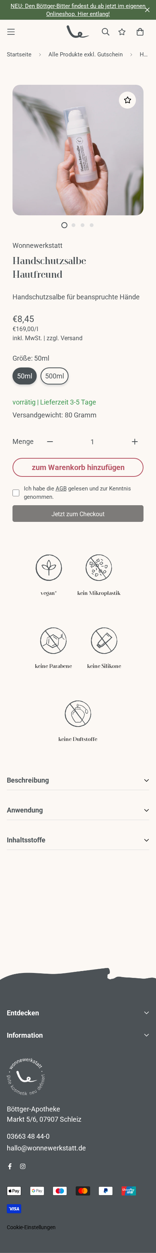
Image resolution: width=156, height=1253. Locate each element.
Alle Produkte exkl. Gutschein (85, 54)
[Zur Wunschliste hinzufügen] (127, 100)
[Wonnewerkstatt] (78, 31)
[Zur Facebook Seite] (9, 1166)
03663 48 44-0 (28, 1136)
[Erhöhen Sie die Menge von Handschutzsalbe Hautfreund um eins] (135, 441)
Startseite (19, 54)
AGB (61, 488)
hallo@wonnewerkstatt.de (46, 1148)
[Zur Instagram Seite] (22, 1166)
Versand (72, 338)
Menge (23, 441)
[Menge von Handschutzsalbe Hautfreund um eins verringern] (50, 441)
